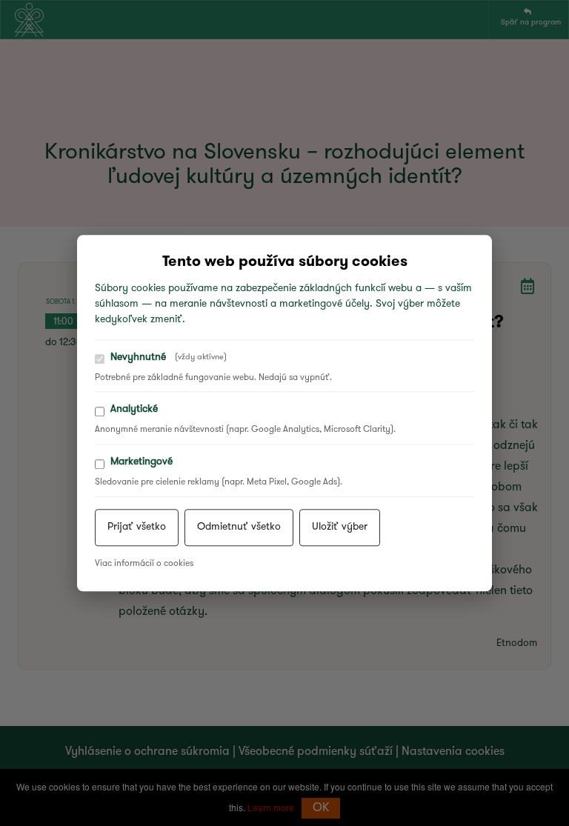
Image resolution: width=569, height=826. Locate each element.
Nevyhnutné (168, 357)
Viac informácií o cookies (144, 563)
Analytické (134, 410)
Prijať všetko (136, 527)
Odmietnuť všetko (239, 527)
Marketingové (141, 461)
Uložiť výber (339, 527)
